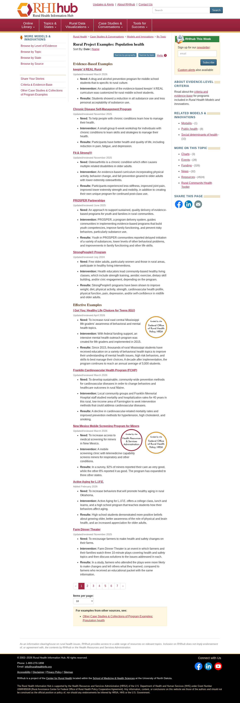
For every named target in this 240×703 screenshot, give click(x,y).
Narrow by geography (125, 55)
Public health (189, 128)
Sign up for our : (194, 47)
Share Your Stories (32, 78)
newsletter (203, 47)
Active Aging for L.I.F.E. (88, 481)
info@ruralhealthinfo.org (38, 666)
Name (95, 49)
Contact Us (146, 4)
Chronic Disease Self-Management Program (102, 109)
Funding (186, 165)
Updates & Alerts (103, 4)
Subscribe (208, 62)
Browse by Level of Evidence (39, 45)
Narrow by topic (146, 55)
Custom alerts (186, 69)
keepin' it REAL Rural (87, 69)
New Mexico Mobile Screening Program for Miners (106, 426)
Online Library (27, 25)
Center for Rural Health (59, 678)
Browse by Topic (31, 51)
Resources (188, 177)
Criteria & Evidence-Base (36, 84)
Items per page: (83, 595)
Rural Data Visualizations (76, 25)
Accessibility (24, 672)
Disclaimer (38, 672)
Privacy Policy (54, 672)
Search (216, 10)
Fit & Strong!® (82, 152)
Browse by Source (32, 63)
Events (185, 159)
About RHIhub (126, 4)
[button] (178, 204)
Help (160, 55)
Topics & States (50, 25)
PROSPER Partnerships (89, 200)
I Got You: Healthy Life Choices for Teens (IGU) (104, 310)
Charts (185, 154)
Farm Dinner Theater (86, 529)
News (185, 171)
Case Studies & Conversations (110, 25)
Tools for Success (139, 25)
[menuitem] (28, 25)
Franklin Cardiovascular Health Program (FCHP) (105, 370)
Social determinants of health (199, 134)
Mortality (186, 123)
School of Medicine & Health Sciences (114, 678)
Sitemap (68, 672)
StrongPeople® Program (89, 252)
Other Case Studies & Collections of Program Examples (42, 92)
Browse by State (31, 57)
